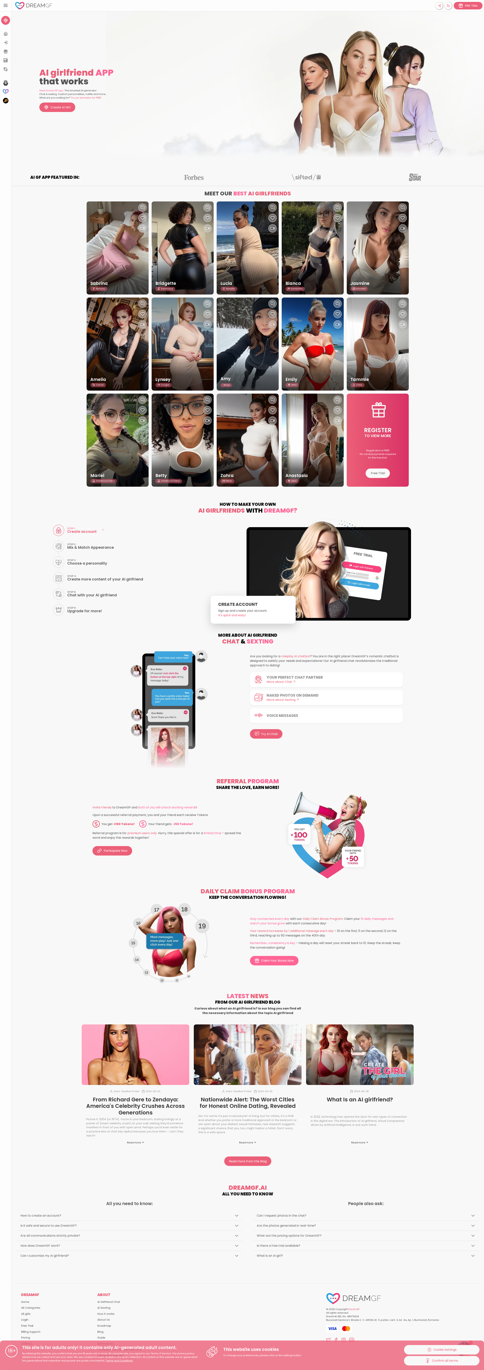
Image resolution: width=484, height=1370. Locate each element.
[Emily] (313, 344)
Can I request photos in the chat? (281, 1215)
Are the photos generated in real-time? (286, 1225)
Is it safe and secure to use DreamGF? (48, 1225)
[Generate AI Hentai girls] (5, 82)
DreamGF (354, 1309)
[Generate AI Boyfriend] (5, 91)
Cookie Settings (445, 1349)
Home (25, 1302)
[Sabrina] (118, 248)
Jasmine (360, 283)
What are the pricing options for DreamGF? (289, 1235)
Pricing (25, 1338)
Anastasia (296, 475)
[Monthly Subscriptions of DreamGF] (5, 60)
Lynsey (163, 379)
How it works (105, 1314)
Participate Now (115, 851)
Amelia (98, 379)
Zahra (227, 475)
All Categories (30, 1308)
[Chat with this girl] (142, 207)
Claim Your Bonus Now (277, 960)
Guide (101, 1338)
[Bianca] (313, 248)
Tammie (360, 379)
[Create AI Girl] (5, 20)
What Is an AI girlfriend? (360, 1099)
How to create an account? (40, 1215)
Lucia (226, 283)
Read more (134, 1142)
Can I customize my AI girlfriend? (44, 1255)
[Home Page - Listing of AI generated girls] (5, 33)
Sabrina (99, 283)
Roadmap (104, 1326)
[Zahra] (248, 440)
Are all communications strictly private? (50, 1235)
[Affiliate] (5, 69)
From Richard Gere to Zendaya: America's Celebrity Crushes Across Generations (135, 1106)
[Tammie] (378, 344)
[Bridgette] (183, 248)
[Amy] (248, 344)
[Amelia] (118, 344)
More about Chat (280, 682)
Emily (291, 379)
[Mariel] (118, 440)
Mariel (97, 475)
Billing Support (30, 1332)
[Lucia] (248, 248)
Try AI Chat (269, 734)
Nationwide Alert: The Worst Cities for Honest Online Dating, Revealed (248, 1103)
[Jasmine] (378, 248)
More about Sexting (281, 700)
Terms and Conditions (119, 1360)
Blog (100, 1332)
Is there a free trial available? (278, 1245)
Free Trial (378, 473)
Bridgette (165, 283)
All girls (25, 1314)
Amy (225, 378)
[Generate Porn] (5, 100)
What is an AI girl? (270, 1255)
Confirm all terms (445, 1360)
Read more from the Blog (248, 1161)
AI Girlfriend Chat (108, 1302)
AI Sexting (103, 1308)
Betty (161, 475)
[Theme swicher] (448, 5)
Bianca (293, 283)
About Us (103, 1320)
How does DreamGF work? (40, 1245)
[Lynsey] (183, 344)
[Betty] (183, 440)
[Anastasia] (313, 440)
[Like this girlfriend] (142, 218)
